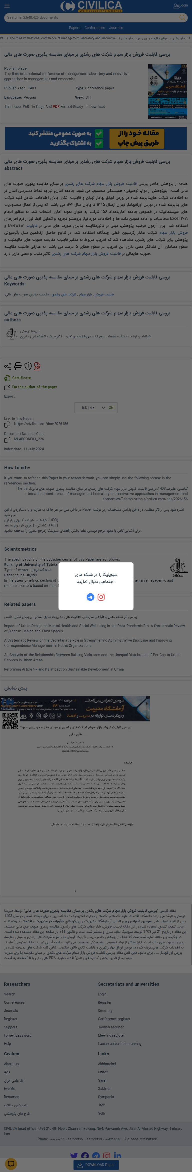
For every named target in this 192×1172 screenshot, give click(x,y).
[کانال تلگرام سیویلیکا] (90, 597)
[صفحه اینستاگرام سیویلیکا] (102, 597)
